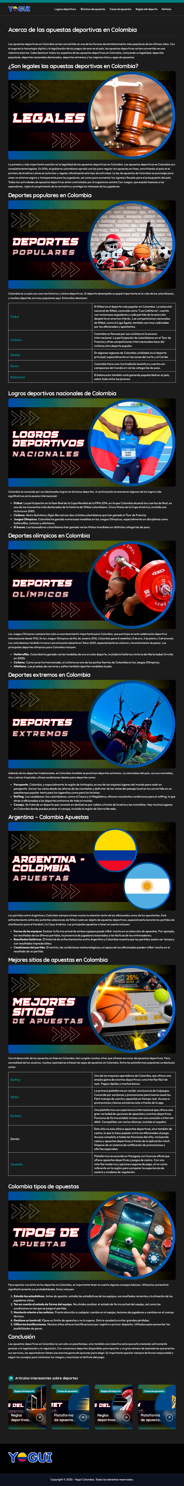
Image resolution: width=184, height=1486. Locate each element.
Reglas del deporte (146, 9)
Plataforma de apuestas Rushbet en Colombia (64, 1422)
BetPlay (15, 1079)
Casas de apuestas (120, 9)
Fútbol (14, 316)
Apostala (16, 1164)
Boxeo (14, 366)
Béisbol (15, 354)
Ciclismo (15, 339)
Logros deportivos (65, 9)
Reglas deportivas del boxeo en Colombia (108, 1422)
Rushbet (15, 1116)
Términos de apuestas (92, 9)
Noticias (166, 9)
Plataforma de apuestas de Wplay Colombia (151, 1422)
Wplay (14, 1097)
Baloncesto (17, 377)
